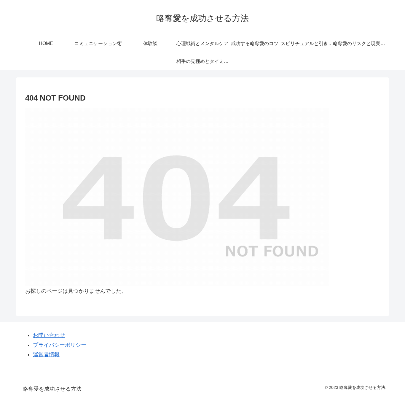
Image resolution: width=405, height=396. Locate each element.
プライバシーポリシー (59, 345)
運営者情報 (46, 354)
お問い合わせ (49, 335)
